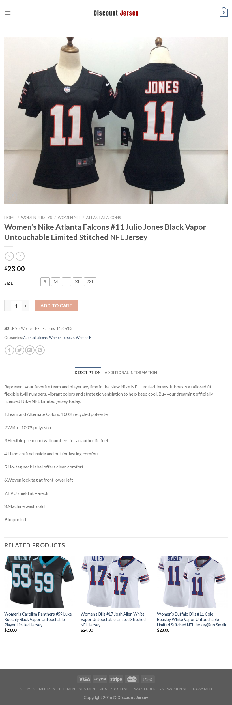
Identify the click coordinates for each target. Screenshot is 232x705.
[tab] (88, 372)
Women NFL (69, 217)
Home (10, 217)
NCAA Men (202, 689)
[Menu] (7, 13)
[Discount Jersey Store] (116, 12)
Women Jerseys (36, 217)
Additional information (131, 372)
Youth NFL (120, 689)
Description (88, 372)
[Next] (227, 601)
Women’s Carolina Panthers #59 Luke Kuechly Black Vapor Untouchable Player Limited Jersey (38, 619)
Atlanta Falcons (103, 217)
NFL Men (27, 689)
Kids (103, 689)
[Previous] (4, 601)
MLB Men (47, 689)
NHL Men (67, 689)
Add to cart (56, 305)
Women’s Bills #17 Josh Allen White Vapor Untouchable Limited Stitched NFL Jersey (113, 619)
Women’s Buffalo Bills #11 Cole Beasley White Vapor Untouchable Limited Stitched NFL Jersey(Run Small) (191, 619)
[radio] (45, 282)
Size (8, 283)
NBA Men (87, 689)
